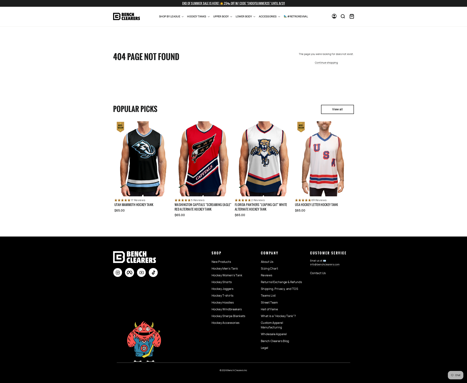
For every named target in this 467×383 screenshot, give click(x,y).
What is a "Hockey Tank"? (278, 316)
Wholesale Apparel (274, 334)
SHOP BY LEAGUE (170, 16)
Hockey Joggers (222, 289)
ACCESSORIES (268, 16)
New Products (221, 262)
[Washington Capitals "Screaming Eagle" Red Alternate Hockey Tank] (203, 158)
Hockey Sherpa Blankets (228, 316)
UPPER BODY (221, 16)
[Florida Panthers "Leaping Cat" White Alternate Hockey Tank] (263, 158)
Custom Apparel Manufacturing (272, 325)
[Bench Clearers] (126, 16)
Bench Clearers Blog (275, 341)
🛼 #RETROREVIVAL (296, 16)
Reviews (266, 275)
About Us (267, 262)
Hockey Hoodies (223, 302)
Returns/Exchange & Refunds (281, 282)
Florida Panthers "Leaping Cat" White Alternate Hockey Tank (261, 206)
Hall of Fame (269, 309)
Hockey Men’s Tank (225, 268)
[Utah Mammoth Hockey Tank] (143, 158)
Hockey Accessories (225, 323)
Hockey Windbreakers (227, 309)
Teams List (268, 296)
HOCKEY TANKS (197, 16)
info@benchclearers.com (324, 264)
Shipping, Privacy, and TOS (279, 289)
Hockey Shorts (222, 282)
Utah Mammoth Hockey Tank (133, 204)
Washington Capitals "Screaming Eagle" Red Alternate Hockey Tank (203, 206)
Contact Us (318, 273)
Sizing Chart (269, 268)
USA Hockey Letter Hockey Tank (316, 204)
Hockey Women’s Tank (227, 275)
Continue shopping (326, 62)
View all (337, 109)
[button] (143, 200)
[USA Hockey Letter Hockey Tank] (324, 158)
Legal (264, 348)
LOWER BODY (244, 16)
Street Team (269, 302)
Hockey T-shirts (222, 296)
